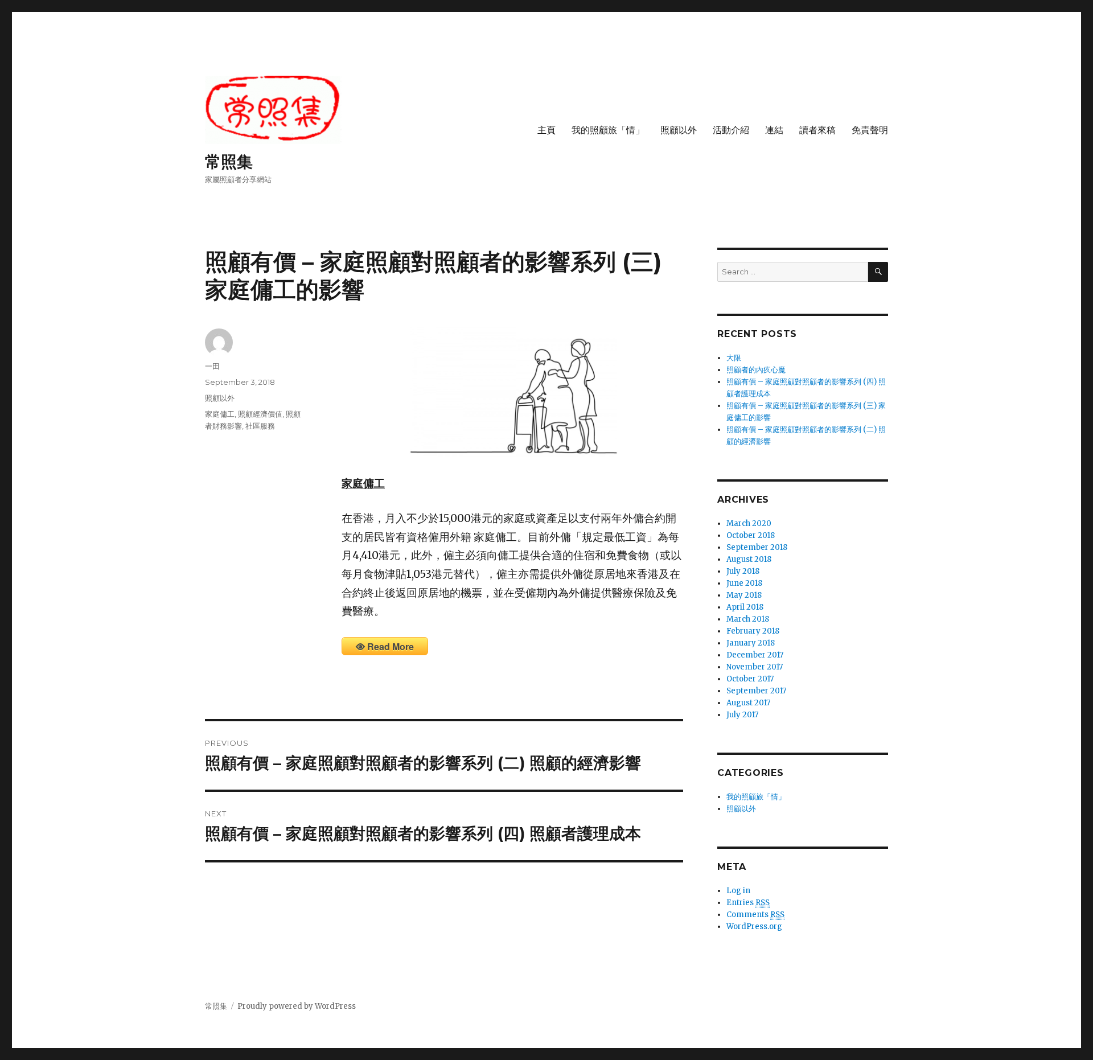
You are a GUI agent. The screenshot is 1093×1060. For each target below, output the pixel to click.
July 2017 (742, 715)
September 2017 (756, 691)
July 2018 (742, 571)
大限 (733, 358)
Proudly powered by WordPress (296, 1006)
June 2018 (744, 583)
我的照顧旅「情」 (608, 130)
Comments (755, 914)
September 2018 (756, 547)
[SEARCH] (878, 272)
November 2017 (754, 667)
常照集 (229, 161)
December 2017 (754, 655)
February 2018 (752, 631)
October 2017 (750, 679)
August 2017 (748, 703)
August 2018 (748, 559)
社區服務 (260, 425)
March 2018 (747, 619)
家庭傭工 (220, 413)
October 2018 (750, 535)
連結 (774, 130)
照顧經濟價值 (260, 413)
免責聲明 (870, 130)
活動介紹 (731, 130)
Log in (738, 890)
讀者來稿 (817, 130)
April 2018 (744, 607)
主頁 (546, 130)
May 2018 (744, 595)
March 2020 (748, 523)
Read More (390, 646)
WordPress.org (754, 926)
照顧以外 (678, 130)
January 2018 (750, 643)
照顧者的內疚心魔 (756, 370)
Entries (748, 902)
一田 (212, 366)
